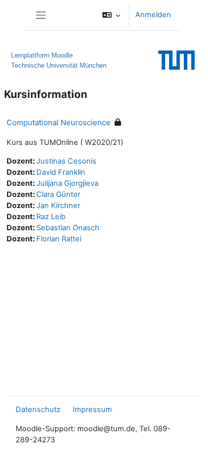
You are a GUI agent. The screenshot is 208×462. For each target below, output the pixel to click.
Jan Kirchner (58, 205)
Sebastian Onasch (67, 227)
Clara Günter (58, 194)
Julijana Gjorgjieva (67, 183)
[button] (111, 15)
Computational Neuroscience (59, 122)
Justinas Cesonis (66, 161)
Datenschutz (38, 409)
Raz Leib (51, 216)
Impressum (92, 409)
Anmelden (153, 14)
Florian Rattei (58, 238)
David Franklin (60, 172)
